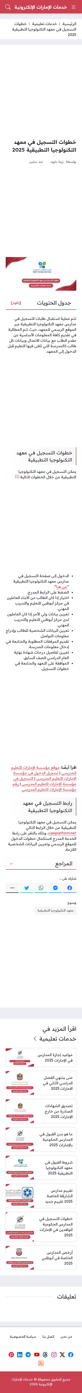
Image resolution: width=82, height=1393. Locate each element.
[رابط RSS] (41, 1363)
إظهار (16, 303)
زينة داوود (57, 161)
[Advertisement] (41, 91)
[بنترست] (11, 1354)
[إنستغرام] (53, 1354)
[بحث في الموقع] (8, 7)
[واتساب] (41, 888)
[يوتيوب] (36, 1354)
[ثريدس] (45, 1354)
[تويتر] (26, 888)
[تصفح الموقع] (73, 7)
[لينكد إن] (19, 1354)
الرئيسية (69, 23)
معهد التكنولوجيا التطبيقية (55, 910)
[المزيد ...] (12, 888)
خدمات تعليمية (44, 23)
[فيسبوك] (69, 888)
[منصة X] (62, 1354)
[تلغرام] (28, 1354)
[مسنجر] (55, 888)
